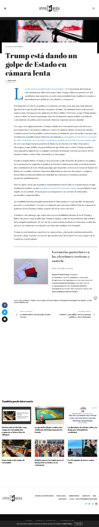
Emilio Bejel (12, 80)
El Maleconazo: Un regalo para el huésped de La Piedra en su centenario (49, 462)
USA (27, 302)
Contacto (86, 496)
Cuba (20, 300)
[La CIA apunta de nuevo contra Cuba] (82, 448)
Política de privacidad (44, 496)
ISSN (94, 496)
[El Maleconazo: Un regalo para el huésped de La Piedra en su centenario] (49, 448)
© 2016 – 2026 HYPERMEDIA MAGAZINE (83, 499)
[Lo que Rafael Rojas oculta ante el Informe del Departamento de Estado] (49, 415)
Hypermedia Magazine (68, 300)
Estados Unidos (52, 300)
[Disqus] (49, 358)
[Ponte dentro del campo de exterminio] (16, 448)
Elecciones (41, 300)
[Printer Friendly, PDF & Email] (95, 298)
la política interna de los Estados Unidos (58, 188)
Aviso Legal (61, 496)
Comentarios (74, 496)
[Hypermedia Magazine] (49, 8)
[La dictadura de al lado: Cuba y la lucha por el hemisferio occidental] (82, 415)
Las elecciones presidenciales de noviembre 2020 (47, 89)
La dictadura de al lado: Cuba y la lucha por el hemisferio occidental (82, 429)
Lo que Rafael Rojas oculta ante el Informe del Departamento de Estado (48, 429)
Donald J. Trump (29, 300)
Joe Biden (81, 300)
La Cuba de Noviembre (14, 46)
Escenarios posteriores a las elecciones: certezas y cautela (71, 256)
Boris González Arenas (62, 268)
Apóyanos (62, 499)
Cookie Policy (67, 524)
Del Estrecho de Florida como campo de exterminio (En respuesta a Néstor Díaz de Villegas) (14, 431)
